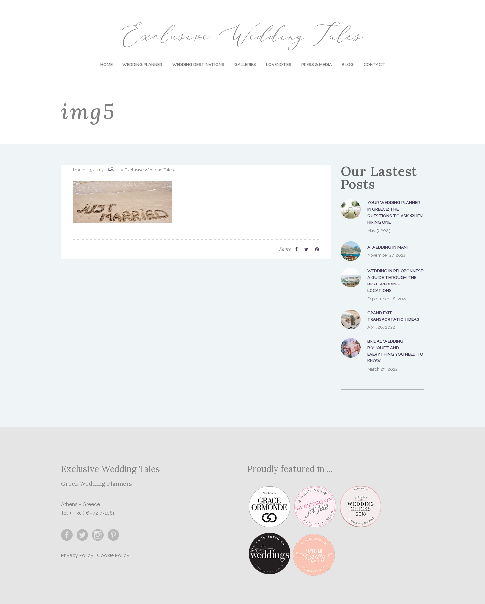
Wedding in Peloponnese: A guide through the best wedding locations (395, 280)
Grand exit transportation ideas (393, 316)
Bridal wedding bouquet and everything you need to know (395, 351)
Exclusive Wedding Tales (149, 169)
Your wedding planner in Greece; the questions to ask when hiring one (395, 212)
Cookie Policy (113, 555)
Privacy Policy (77, 555)
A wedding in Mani (387, 247)
